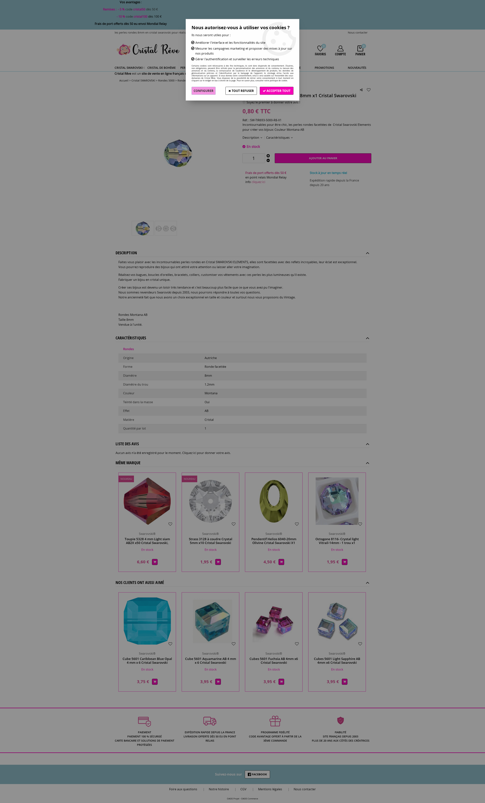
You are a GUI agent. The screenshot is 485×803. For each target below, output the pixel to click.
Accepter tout (278, 91)
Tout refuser (242, 91)
